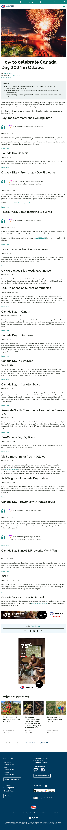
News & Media (8, 791)
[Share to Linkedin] (38, 631)
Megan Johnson (9, 73)
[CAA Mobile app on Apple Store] (39, 790)
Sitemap (8, 813)
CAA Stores (57, 813)
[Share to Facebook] (31, 631)
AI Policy (25, 813)
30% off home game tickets (23, 203)
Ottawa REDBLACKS (39, 238)
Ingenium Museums (11, 469)
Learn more (5, 148)
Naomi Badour (31, 731)
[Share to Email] (41, 631)
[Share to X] (34, 631)
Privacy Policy (17, 813)
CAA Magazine (10, 743)
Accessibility (33, 813)
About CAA (42, 813)
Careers (50, 813)
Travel (19, 743)
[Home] (7, 6)
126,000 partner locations (39, 603)
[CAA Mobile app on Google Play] (49, 790)
